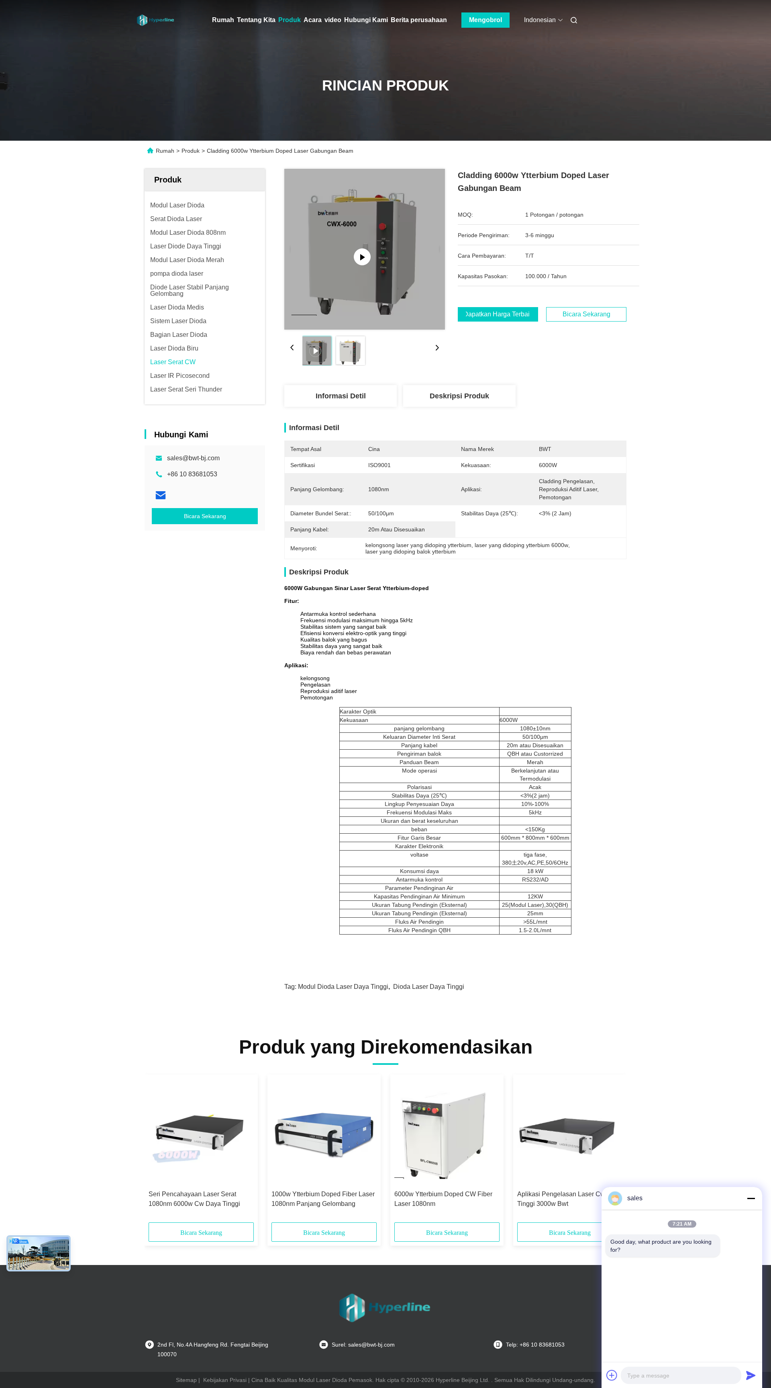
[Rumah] (156, 20)
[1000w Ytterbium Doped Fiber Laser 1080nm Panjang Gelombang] (324, 1132)
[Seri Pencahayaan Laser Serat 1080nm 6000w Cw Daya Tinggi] (201, 1132)
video (332, 19)
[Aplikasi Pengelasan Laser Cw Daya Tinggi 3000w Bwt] (569, 1132)
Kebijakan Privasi (225, 1380)
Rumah (223, 19)
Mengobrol (485, 19)
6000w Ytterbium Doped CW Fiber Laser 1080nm (443, 1199)
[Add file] (612, 1375)
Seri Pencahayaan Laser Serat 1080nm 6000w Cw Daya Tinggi (194, 1199)
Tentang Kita (256, 19)
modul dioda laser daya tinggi (343, 986)
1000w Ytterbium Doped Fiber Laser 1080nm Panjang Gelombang (323, 1199)
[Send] (750, 1375)
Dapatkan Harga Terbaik (498, 314)
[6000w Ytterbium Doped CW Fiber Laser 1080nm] (447, 1132)
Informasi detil (341, 396)
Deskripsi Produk (459, 396)
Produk (289, 19)
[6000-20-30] (365, 249)
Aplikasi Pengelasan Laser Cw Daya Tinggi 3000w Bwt (569, 1199)
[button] (159, 1151)
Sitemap (186, 1380)
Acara (313, 19)
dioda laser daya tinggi (428, 986)
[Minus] (751, 1198)
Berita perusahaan (419, 19)
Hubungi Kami (366, 19)
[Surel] (160, 495)
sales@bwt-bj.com (193, 458)
